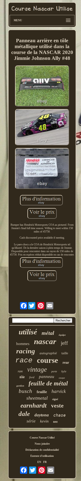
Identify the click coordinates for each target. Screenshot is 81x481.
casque (62, 378)
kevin (44, 421)
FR (45, 462)
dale (24, 413)
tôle (22, 377)
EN (39, 462)
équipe (62, 334)
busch (25, 391)
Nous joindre (42, 443)
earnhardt (33, 405)
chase (59, 415)
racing (25, 351)
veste (57, 405)
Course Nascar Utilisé (42, 437)
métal (48, 333)
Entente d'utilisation (42, 456)
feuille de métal (48, 383)
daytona (41, 415)
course (47, 360)
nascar (45, 341)
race (23, 360)
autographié (48, 353)
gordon (20, 385)
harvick (59, 391)
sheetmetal (37, 398)
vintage (37, 369)
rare (20, 371)
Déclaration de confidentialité (42, 449)
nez (55, 421)
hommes (22, 344)
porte (54, 371)
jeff (64, 343)
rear (66, 362)
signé (55, 399)
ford (31, 377)
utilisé (28, 332)
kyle (63, 371)
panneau (46, 376)
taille (64, 353)
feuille (42, 392)
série (31, 420)
